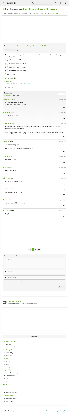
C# (10, 378)
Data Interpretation (11, 347)
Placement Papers (11, 398)
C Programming (10, 375)
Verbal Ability (9, 353)
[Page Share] (55, 3)
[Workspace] (9, 87)
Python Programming (12, 373)
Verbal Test (9, 355)
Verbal (7, 364)
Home (4, 13)
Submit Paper (9, 401)
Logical (8, 361)
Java (7, 381)
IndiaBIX (11, 3)
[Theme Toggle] (60, 3)
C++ (7, 378)
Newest (62, 94)
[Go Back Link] (5, 87)
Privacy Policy (64, 411)
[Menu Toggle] (3, 3)
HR (6, 390)
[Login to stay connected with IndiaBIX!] (66, 3)
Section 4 (35, 13)
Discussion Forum (45, 13)
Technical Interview (11, 392)
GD (6, 387)
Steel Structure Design (25, 13)
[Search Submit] (33, 3)
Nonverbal (9, 367)
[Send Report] (13, 87)
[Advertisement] (34, 29)
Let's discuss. (28, 84)
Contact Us (49, 411)
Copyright (56, 411)
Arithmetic (8, 344)
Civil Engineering (12, 13)
